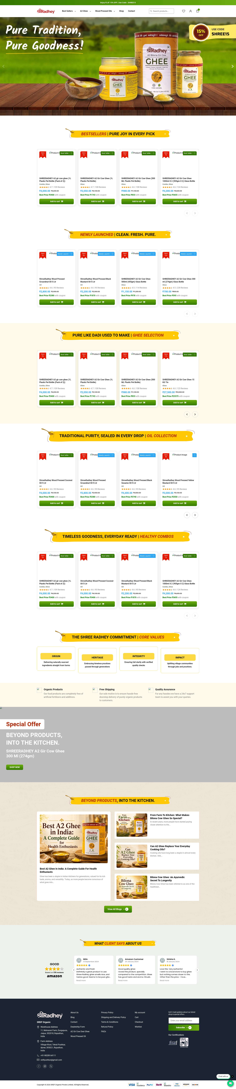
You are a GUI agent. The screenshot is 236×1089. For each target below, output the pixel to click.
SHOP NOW (15, 767)
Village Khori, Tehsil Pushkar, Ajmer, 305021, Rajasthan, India (53, 1047)
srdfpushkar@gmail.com (51, 1060)
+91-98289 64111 (48, 1055)
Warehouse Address (49, 1027)
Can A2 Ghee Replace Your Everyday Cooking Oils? (170, 848)
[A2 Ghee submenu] (90, 11)
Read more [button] (81, 980)
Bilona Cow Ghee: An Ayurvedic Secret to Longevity (167, 879)
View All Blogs (115, 909)
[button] (233, 66)
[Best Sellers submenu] (75, 11)
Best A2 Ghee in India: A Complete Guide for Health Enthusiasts (68, 870)
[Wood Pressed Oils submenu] (114, 11)
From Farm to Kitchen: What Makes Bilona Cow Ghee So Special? (169, 817)
